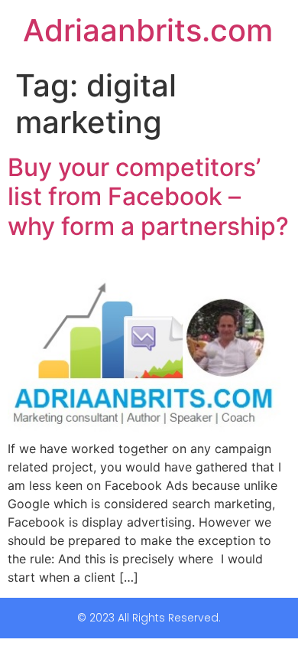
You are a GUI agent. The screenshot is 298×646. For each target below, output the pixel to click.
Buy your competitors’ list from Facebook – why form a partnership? (148, 196)
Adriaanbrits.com (148, 30)
